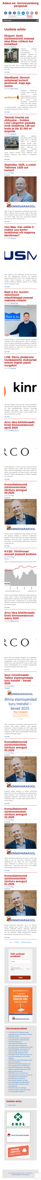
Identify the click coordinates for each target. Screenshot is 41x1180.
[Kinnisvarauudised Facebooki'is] (10, 13)
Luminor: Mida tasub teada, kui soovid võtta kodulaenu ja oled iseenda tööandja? (20, 1056)
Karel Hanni (14, 88)
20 (18, 942)
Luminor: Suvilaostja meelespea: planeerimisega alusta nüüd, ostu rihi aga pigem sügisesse (19, 1089)
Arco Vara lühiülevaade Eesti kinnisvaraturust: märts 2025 (19, 615)
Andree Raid (14, 303)
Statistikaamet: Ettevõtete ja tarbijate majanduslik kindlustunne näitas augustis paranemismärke (19, 1069)
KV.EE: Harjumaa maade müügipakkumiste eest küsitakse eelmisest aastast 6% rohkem (20, 1034)
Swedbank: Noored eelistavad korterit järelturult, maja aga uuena (17, 81)
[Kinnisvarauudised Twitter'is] (19, 13)
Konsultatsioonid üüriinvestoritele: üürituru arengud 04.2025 (15, 488)
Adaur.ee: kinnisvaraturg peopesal (20, 4)
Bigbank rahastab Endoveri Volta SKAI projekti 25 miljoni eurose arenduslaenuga (19, 1084)
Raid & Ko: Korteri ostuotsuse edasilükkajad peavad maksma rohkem (18, 296)
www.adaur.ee (25, 1174)
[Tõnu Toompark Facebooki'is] (6, 13)
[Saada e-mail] (32, 13)
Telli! (20, 977)
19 (16, 942)
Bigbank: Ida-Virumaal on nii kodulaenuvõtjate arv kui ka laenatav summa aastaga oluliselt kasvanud (19, 1050)
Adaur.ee (13, 47)
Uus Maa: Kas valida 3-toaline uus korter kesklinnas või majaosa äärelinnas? (19, 231)
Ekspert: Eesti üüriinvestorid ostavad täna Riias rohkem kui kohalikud (19, 40)
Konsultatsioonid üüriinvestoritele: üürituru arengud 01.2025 (15, 880)
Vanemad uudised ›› (25, 942)
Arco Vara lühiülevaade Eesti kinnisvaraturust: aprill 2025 (19, 425)
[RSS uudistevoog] (36, 13)
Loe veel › (7, 72)
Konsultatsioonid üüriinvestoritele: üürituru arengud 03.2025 (15, 746)
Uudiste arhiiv (12, 1105)
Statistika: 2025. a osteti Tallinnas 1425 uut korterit (20, 167)
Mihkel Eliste (15, 430)
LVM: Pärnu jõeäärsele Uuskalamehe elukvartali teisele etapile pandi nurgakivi (20, 361)
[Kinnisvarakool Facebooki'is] (14, 13)
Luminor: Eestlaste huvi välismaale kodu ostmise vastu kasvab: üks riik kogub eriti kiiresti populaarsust (20, 1074)
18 (14, 942)
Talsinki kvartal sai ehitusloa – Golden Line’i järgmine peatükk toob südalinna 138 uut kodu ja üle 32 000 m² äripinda (19, 124)
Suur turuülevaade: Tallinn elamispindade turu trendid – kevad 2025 (18, 679)
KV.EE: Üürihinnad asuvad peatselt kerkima (20, 553)
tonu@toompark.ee (16, 1174)
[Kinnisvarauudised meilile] (28, 13)
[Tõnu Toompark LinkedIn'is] (23, 13)
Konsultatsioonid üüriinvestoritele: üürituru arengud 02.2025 (15, 813)
